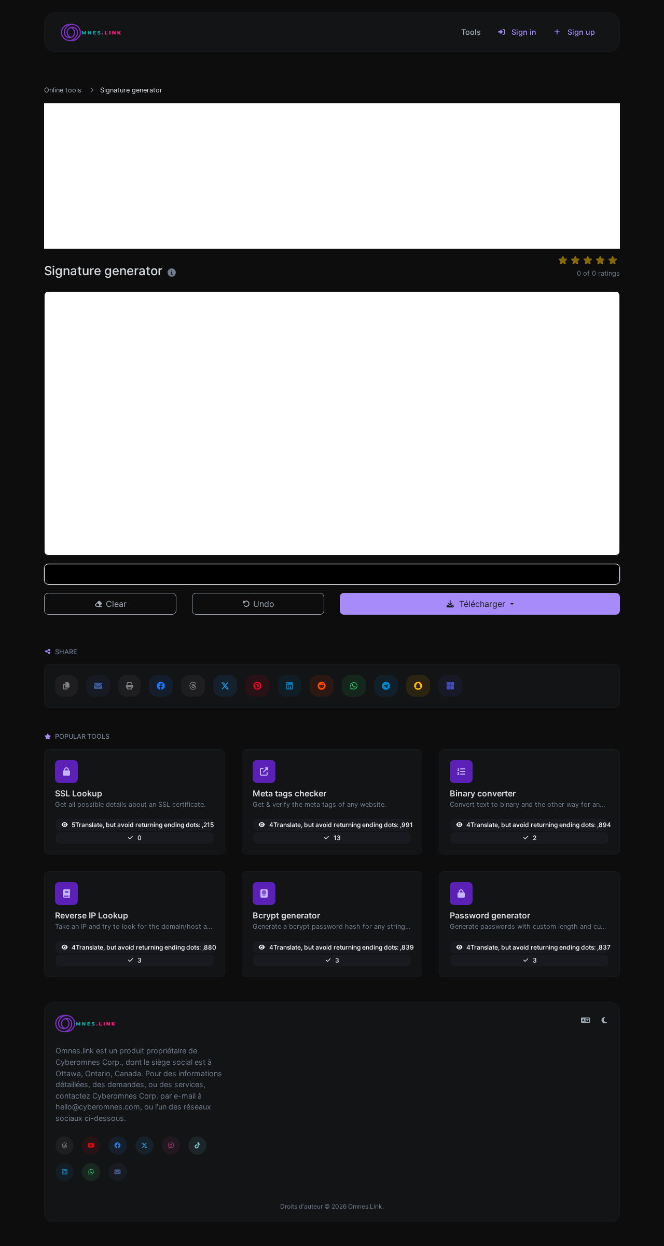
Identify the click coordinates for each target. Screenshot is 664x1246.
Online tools (62, 90)
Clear (115, 604)
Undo (262, 604)
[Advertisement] (332, 176)
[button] (332, 574)
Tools (471, 32)
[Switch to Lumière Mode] (604, 1020)
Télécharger (482, 604)
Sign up (580, 32)
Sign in (522, 32)
